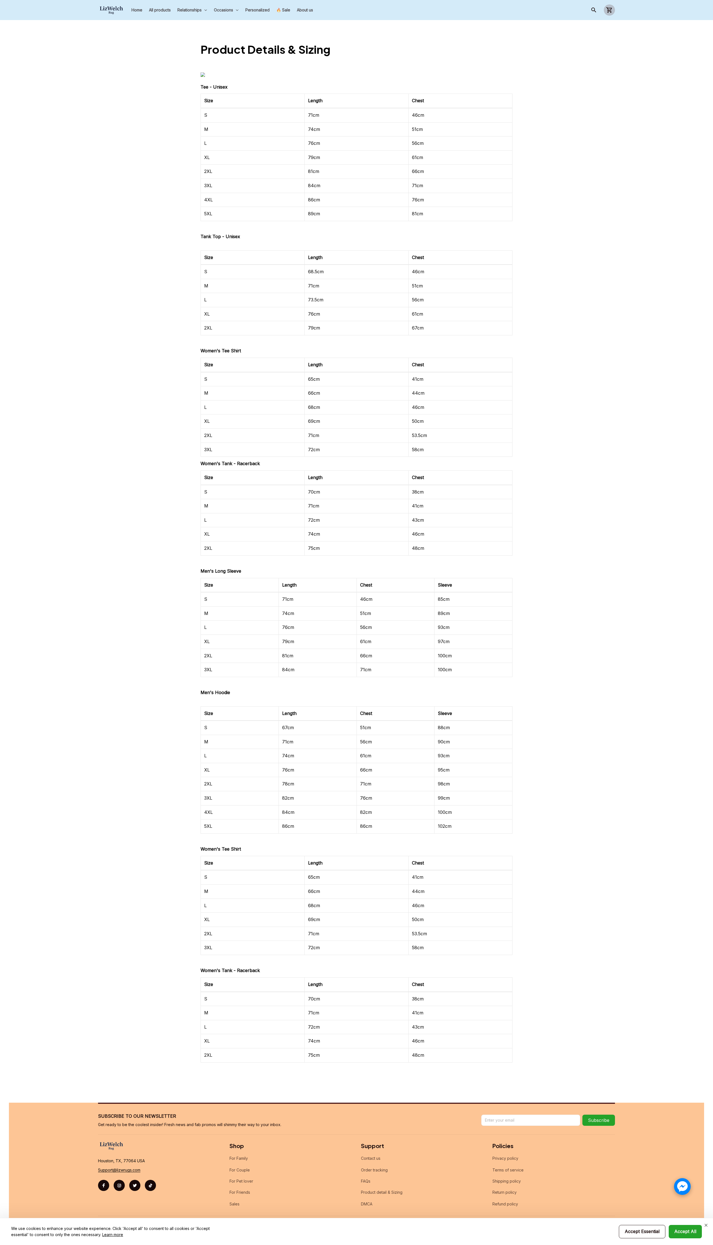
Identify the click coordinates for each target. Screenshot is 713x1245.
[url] (119, 1170)
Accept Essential (642, 1231)
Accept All (685, 1231)
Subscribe (598, 1120)
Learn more (112, 1234)
